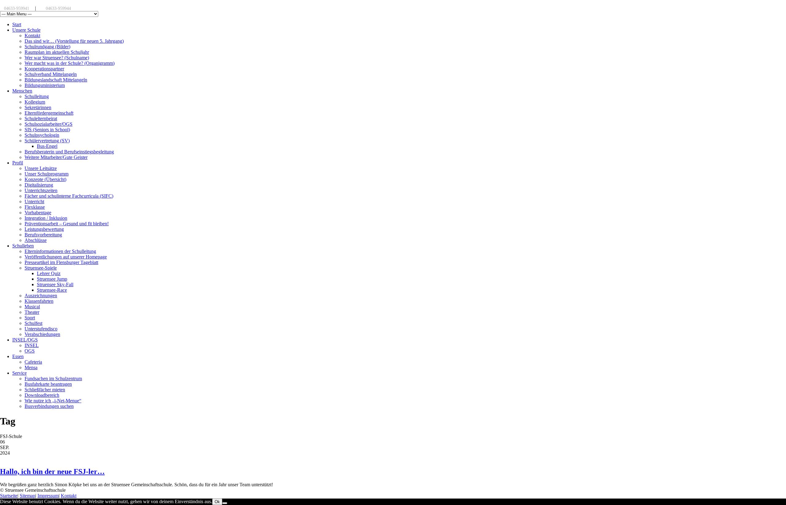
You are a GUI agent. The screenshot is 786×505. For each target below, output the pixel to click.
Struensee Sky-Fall (55, 284)
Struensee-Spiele (41, 267)
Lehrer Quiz (48, 273)
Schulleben (23, 245)
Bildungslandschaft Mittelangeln (56, 79)
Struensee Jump (52, 279)
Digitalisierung (39, 184)
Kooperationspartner (44, 68)
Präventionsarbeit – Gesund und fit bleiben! (67, 223)
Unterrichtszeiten (41, 190)
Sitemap (27, 495)
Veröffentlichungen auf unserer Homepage (66, 256)
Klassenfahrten (39, 301)
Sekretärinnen (38, 107)
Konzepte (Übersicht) (45, 179)
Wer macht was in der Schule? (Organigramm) (70, 63)
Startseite (9, 495)
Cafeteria (33, 362)
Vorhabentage (38, 212)
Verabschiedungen (42, 334)
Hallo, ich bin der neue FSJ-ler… (52, 471)
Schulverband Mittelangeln (51, 74)
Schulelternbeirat (41, 118)
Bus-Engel (47, 146)
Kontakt (32, 35)
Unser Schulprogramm (46, 173)
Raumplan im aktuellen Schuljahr (57, 52)
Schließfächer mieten (45, 389)
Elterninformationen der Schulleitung (60, 251)
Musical (32, 306)
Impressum (48, 495)
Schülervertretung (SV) (47, 140)
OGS (30, 350)
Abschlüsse (36, 240)
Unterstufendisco (41, 328)
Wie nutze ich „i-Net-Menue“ (53, 400)
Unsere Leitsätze (41, 168)
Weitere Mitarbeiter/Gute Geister (56, 157)
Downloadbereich (42, 395)
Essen (18, 356)
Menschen (22, 90)
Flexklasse (35, 207)
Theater (32, 312)
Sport (30, 317)
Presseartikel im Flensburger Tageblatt (61, 262)
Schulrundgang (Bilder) (47, 46)
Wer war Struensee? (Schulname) (57, 57)
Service (19, 373)
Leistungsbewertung (44, 229)
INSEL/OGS (25, 339)
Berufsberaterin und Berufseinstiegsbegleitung (69, 151)
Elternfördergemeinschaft (49, 113)
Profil (17, 162)
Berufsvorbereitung (43, 234)
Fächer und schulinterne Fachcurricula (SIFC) (69, 196)
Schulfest (33, 323)
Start (16, 24)
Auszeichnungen (41, 295)
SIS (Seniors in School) (47, 129)
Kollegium (35, 102)
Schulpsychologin (42, 135)
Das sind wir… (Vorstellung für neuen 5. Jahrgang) (74, 41)
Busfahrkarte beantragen (48, 384)
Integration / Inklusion (46, 218)
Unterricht (34, 201)
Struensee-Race (52, 290)
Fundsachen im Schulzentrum (53, 378)
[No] (224, 503)
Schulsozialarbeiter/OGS (48, 124)
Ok (217, 501)
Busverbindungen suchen (49, 406)
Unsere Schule (26, 30)
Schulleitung (37, 96)
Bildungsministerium (45, 85)
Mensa (31, 367)
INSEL (32, 345)
